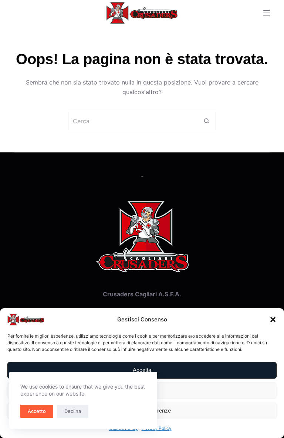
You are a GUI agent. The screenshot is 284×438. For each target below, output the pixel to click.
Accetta (142, 370)
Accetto (37, 411)
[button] (273, 319)
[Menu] (266, 13)
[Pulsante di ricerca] (206, 121)
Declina (72, 411)
